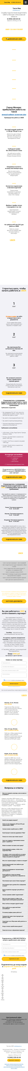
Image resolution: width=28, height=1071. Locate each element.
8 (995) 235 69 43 (16, 2)
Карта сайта (14, 1068)
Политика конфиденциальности (14, 686)
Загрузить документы (14, 601)
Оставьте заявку (11, 316)
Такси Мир (7, 2)
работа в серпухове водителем (14, 1065)
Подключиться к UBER (14, 39)
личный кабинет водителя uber (14, 114)
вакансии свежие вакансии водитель (14, 1064)
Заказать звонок (14, 1060)
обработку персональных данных (17, 680)
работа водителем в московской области (14, 1067)
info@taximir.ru (16, 10)
